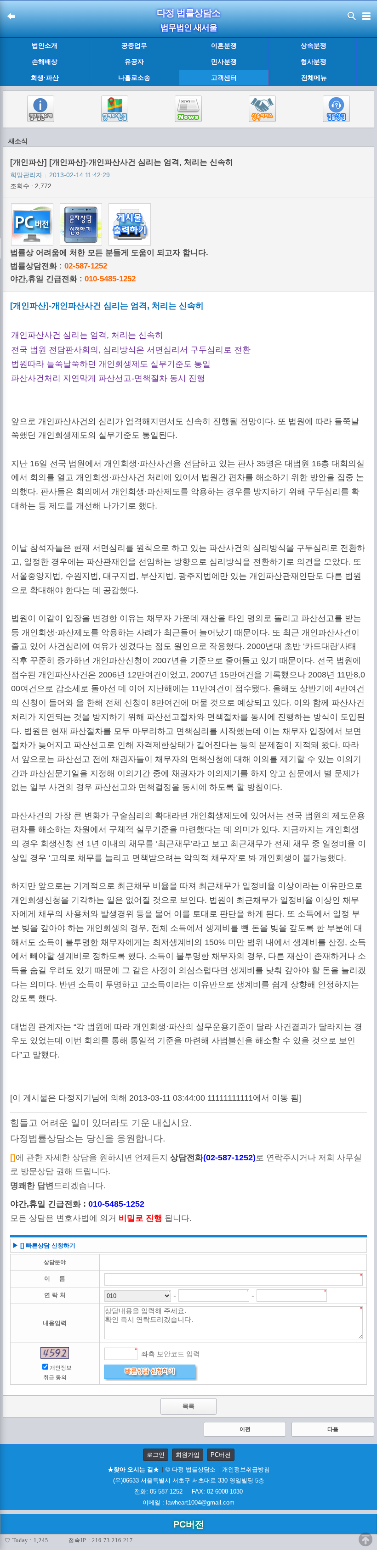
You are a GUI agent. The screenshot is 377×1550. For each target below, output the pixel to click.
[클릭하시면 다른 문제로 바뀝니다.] (54, 1353)
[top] (365, 1539)
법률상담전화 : (58, 266)
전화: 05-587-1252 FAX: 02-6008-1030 (188, 1491)
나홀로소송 (134, 77)
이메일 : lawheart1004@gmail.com (188, 1502)
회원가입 (188, 1454)
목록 (188, 1406)
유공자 (134, 61)
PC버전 (221, 1454)
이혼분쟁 (224, 45)
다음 (332, 1429)
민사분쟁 (224, 61)
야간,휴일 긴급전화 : (73, 278)
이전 (245, 1429)
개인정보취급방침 (246, 1469)
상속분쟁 (313, 45)
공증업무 (134, 45)
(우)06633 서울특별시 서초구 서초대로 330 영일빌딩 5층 (188, 1480)
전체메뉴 (314, 77)
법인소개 (44, 45)
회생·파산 (45, 77)
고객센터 (224, 77)
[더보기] (366, 62)
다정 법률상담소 (188, 13)
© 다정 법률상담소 (191, 1469)
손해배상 (44, 61)
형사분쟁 (313, 61)
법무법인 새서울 (188, 27)
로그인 (156, 1454)
